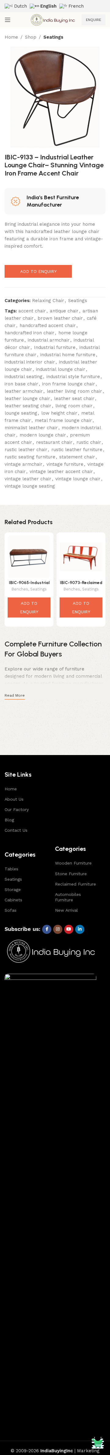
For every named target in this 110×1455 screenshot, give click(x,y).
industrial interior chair (30, 362)
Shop (30, 37)
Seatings (53, 37)
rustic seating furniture (30, 457)
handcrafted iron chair (29, 333)
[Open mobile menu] (8, 20)
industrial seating (23, 376)
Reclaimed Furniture (75, 884)
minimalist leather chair (31, 427)
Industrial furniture (54, 347)
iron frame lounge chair (68, 384)
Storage (13, 889)
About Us (14, 799)
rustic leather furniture (76, 449)
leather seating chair (28, 406)
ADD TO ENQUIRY (38, 271)
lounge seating (21, 413)
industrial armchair (49, 340)
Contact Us (16, 830)
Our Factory (17, 809)
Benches (20, 589)
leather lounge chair (27, 398)
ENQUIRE (93, 20)
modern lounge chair (43, 435)
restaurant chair (54, 442)
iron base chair (21, 384)
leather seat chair (74, 398)
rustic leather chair (26, 449)
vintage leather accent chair (61, 471)
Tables (11, 868)
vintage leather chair (28, 479)
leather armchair (24, 391)
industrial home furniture (67, 354)
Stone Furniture (71, 873)
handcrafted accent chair (48, 325)
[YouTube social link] (68, 929)
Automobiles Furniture (68, 897)
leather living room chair (74, 391)
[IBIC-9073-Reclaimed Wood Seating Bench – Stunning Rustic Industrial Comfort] (81, 556)
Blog (9, 819)
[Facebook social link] (46, 929)
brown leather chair (60, 318)
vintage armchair (23, 464)
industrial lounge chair (60, 369)
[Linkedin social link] (79, 929)
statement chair (77, 457)
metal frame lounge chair (63, 420)
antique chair (64, 311)
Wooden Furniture (73, 863)
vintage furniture (64, 464)
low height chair (59, 413)
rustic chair (88, 442)
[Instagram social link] (57, 929)
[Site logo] (52, 19)
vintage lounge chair (78, 479)
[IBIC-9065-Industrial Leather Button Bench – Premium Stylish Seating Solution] (29, 556)
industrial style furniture (73, 376)
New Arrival (66, 910)
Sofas (10, 910)
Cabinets (13, 899)
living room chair (74, 406)
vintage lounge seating (30, 486)
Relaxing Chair (48, 300)
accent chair (32, 311)
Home (11, 37)
